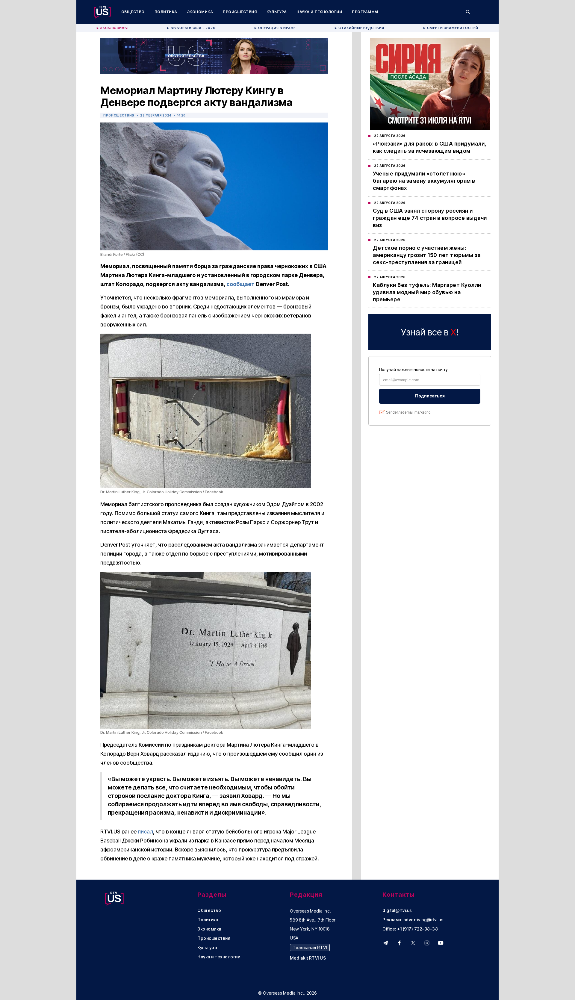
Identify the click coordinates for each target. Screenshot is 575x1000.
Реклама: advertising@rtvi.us (413, 919)
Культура (277, 12)
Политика (166, 12)
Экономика (200, 12)
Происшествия (240, 12)
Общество (133, 12)
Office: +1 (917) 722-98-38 (410, 929)
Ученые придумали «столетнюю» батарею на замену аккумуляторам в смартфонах (424, 180)
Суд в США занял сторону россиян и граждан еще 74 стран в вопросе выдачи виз (430, 218)
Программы (365, 12)
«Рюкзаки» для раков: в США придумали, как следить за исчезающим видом (429, 147)
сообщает (240, 284)
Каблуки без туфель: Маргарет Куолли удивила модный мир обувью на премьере (427, 292)
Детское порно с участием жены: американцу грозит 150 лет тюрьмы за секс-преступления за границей (427, 255)
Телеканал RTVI (310, 947)
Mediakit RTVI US (308, 958)
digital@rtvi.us (397, 910)
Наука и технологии (319, 12)
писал (145, 831)
